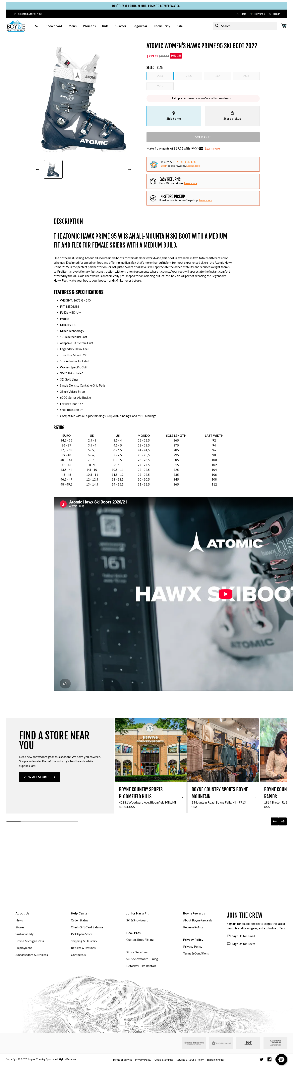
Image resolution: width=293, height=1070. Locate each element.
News (19, 920)
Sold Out (203, 137)
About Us (22, 913)
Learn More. (193, 165)
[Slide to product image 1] (53, 169)
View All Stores (36, 777)
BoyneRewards (194, 913)
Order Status (79, 920)
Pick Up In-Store (81, 934)
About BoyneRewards (197, 920)
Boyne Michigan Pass (30, 941)
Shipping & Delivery (84, 941)
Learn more (212, 148)
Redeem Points (193, 927)
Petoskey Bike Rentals (141, 966)
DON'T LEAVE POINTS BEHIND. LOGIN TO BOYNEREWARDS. (146, 6)
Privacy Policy (193, 939)
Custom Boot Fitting (140, 939)
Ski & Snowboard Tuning (142, 959)
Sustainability (25, 934)
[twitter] (262, 1059)
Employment (24, 948)
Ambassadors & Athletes (32, 954)
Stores (20, 927)
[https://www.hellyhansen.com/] (248, 1043)
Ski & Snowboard (137, 920)
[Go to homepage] (16, 26)
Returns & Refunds (83, 948)
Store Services (136, 952)
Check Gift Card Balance (87, 927)
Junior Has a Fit (137, 913)
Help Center (80, 913)
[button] (281, 1059)
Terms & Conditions (196, 953)
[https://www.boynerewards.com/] (221, 1043)
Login (164, 165)
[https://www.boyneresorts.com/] (194, 1043)
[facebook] (269, 1059)
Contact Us (78, 954)
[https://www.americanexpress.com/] (275, 1043)
